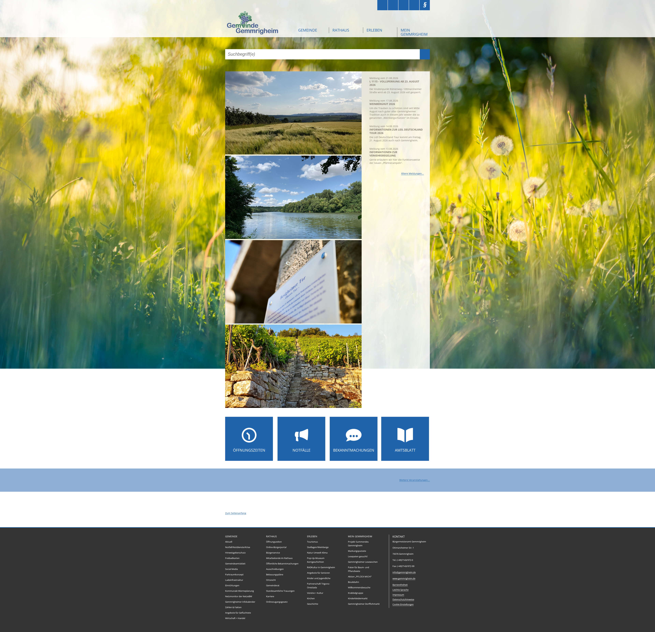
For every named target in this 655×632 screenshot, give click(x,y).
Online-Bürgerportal (276, 547)
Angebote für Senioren (318, 572)
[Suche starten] (425, 54)
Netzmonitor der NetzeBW (238, 596)
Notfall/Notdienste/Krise (237, 547)
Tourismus (312, 541)
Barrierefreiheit (400, 584)
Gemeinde (307, 30)
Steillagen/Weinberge (318, 547)
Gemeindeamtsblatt (235, 563)
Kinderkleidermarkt (358, 598)
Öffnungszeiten (249, 450)
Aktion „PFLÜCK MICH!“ (360, 576)
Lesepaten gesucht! (358, 556)
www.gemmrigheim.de (403, 578)
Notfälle (301, 450)
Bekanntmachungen (353, 450)
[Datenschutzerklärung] (414, 5)
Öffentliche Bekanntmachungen (282, 563)
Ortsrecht (271, 580)
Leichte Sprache (400, 589)
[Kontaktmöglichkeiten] (403, 5)
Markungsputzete (357, 551)
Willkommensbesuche (359, 587)
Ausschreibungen (275, 569)
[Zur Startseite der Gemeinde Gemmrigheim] (259, 23)
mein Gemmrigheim (414, 32)
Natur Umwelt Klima (317, 552)
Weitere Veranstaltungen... (414, 480)
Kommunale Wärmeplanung (239, 591)
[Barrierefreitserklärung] (393, 5)
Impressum (398, 594)
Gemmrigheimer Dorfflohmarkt (364, 603)
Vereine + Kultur (315, 593)
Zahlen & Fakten (233, 607)
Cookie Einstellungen (403, 604)
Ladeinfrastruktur (234, 580)
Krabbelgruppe (355, 593)
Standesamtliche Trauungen (280, 591)
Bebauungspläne (274, 574)
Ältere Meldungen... (412, 173)
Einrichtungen (232, 585)
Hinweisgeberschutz (235, 552)
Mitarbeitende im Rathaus (279, 558)
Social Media (231, 569)
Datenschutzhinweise (403, 599)
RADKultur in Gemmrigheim (321, 567)
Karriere (270, 596)
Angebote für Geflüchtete (238, 612)
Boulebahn (353, 582)
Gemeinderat (272, 585)
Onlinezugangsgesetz (277, 601)
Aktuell (228, 541)
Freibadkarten (232, 558)
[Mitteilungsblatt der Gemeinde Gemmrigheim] (405, 442)
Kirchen (311, 598)
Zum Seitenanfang (235, 513)
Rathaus (340, 30)
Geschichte (312, 603)
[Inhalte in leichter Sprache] (382, 5)
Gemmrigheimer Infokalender (240, 601)
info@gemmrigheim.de (404, 572)
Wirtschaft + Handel (235, 618)
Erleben (374, 30)
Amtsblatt (405, 450)
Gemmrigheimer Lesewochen (363, 561)
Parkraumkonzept (234, 574)
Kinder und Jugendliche (318, 578)
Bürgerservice (273, 552)
